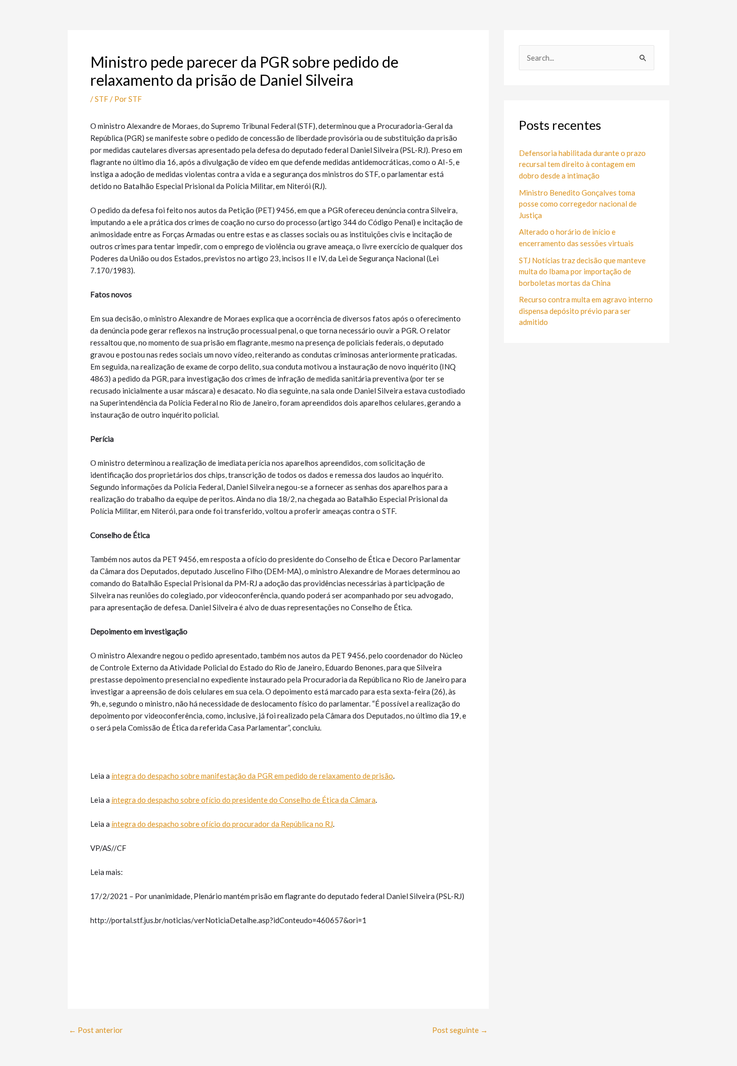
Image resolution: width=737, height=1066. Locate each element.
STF (101, 98)
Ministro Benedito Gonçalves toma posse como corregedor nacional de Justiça (578, 204)
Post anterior (96, 1030)
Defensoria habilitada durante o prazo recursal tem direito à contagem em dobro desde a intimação (582, 164)
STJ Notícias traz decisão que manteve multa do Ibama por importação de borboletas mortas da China (582, 271)
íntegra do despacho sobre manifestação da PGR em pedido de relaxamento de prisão (252, 775)
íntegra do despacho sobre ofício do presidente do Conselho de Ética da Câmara (243, 799)
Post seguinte (460, 1030)
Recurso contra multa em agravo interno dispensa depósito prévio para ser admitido (586, 310)
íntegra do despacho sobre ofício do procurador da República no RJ (222, 823)
